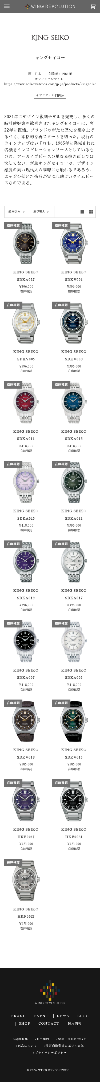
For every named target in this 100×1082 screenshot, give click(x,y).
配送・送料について (72, 1039)
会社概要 (21, 1039)
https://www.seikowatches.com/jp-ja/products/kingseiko (50, 84)
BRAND (18, 1016)
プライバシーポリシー (51, 1052)
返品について (27, 1045)
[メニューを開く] (12, 6)
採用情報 (75, 1023)
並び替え (39, 211)
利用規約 (43, 1039)
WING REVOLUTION (53, 1070)
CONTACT (48, 1023)
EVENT (41, 1016)
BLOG (83, 1016)
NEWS (63, 1016)
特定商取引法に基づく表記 (65, 1045)
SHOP (24, 1023)
